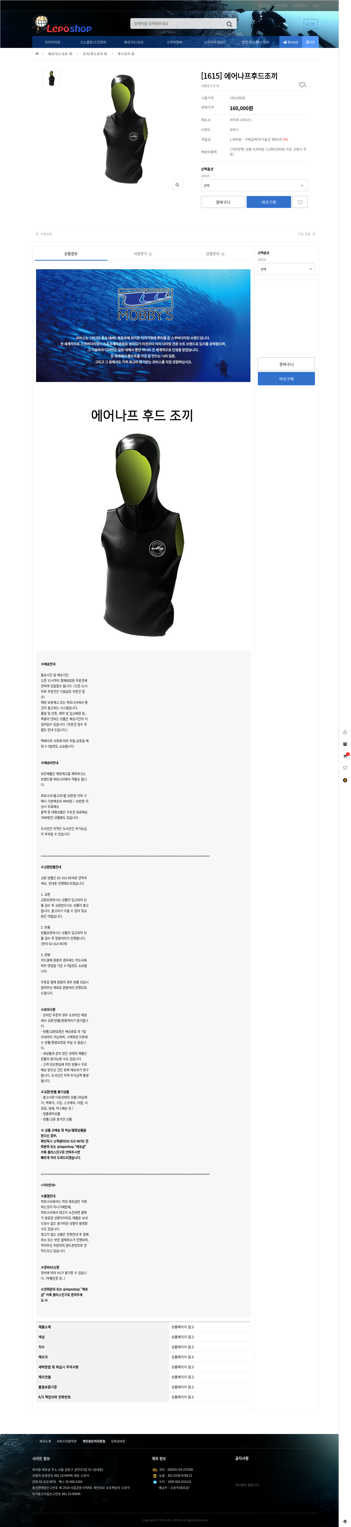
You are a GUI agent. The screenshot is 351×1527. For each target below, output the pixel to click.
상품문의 (214, 253)
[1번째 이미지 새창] (51, 78)
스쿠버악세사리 (215, 42)
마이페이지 (300, 5)
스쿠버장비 (174, 42)
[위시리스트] (300, 202)
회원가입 (263, 5)
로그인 (310, 24)
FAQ (316, 5)
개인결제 (281, 5)
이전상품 (46, 234)
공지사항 (242, 1458)
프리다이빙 (52, 42)
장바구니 (223, 202)
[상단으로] (345, 1521)
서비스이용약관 (67, 1441)
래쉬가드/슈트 (134, 42)
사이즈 (205, 176)
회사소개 (45, 1441)
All (311, 42)
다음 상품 (304, 234)
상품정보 (71, 253)
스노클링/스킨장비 (93, 42)
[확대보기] (177, 184)
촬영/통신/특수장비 (255, 42)
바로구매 (269, 202)
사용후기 (142, 253)
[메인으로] (37, 53)
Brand (292, 42)
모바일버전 (118, 1441)
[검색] (229, 23)
